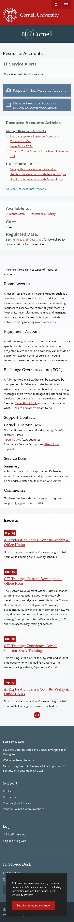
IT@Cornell (37, 34)
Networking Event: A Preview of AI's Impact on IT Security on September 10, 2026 (34, 768)
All (36, 715)
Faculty (51, 213)
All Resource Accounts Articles (25, 188)
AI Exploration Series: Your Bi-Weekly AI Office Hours (37, 542)
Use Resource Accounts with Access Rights (36, 179)
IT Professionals (35, 213)
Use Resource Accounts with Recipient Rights (38, 174)
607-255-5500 (11, 872)
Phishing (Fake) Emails (17, 803)
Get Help (8, 791)
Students (11, 213)
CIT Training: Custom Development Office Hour (33, 581)
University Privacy (22, 894)
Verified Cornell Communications (23, 809)
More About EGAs (21, 146)
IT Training (9, 797)
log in (18, 503)
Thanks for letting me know (33, 905)
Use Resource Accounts (23, 163)
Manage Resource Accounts (26, 131)
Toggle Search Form (56, 4)
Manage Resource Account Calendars (33, 169)
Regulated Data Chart (29, 239)
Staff (21, 213)
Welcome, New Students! (19, 760)
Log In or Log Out (14, 840)
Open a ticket (12, 439)
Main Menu (66, 4)
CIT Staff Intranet (14, 834)
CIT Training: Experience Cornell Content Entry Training (30, 648)
